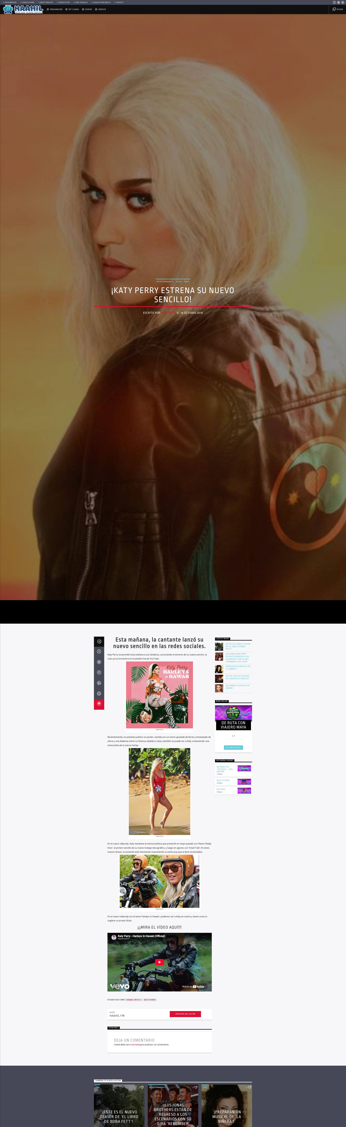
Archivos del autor (185, 1026)
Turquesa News (28, 2)
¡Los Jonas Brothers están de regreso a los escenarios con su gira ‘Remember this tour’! (237, 670)
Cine (97, 1099)
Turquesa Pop (64, 2)
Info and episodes (233, 760)
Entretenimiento (165, 287)
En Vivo (339, 9)
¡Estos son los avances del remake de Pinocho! (238, 689)
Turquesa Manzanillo (102, 2)
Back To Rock (223, 792)
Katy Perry (150, 1012)
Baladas (221, 801)
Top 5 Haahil (73, 9)
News (186, 287)
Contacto (120, 2)
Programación (10, 2)
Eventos (88, 9)
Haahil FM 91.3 (133, 1012)
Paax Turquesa (81, 2)
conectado (134, 1056)
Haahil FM (168, 318)
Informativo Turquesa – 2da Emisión (225, 781)
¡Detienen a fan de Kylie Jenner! (238, 699)
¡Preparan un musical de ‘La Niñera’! (238, 680)
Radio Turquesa (46, 2)
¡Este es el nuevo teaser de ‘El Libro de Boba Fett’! (238, 659)
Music (179, 287)
